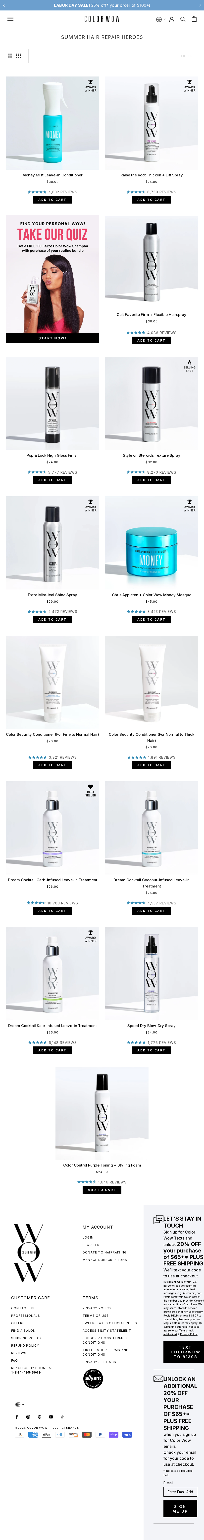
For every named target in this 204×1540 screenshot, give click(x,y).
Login (88, 1237)
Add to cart (52, 200)
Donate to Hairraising (105, 1252)
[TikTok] (62, 1416)
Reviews (18, 1353)
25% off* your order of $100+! (102, 5)
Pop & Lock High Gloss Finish (53, 455)
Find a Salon (23, 1330)
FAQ (14, 1360)
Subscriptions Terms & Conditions (105, 1340)
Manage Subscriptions (105, 1260)
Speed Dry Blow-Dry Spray (151, 1025)
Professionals (25, 1316)
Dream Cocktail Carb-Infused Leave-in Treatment (52, 880)
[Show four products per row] (18, 56)
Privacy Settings (99, 1362)
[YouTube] (51, 1416)
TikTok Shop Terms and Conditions (106, 1352)
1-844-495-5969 (26, 1372)
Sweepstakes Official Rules (110, 1323)
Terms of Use (95, 1316)
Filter (187, 56)
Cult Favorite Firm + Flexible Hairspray (151, 314)
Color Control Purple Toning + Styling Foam (102, 1165)
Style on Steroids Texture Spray (151, 455)
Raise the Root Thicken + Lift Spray (151, 175)
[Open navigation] (10, 19)
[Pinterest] (39, 1416)
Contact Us (23, 1308)
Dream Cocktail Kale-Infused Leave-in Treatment (52, 1025)
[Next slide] (200, 5)
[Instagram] (28, 1416)
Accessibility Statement (107, 1330)
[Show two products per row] (10, 56)
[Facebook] (16, 1416)
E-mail (168, 1483)
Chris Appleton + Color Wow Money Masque (151, 594)
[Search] (183, 18)
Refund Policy (25, 1345)
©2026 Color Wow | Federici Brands (47, 1427)
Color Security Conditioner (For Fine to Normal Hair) (52, 734)
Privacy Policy (97, 1308)
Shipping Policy (26, 1338)
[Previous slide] (3, 5)
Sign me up (180, 1509)
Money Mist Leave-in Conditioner (52, 175)
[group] (49, 279)
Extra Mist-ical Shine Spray (52, 594)
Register (91, 1245)
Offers (18, 1323)
